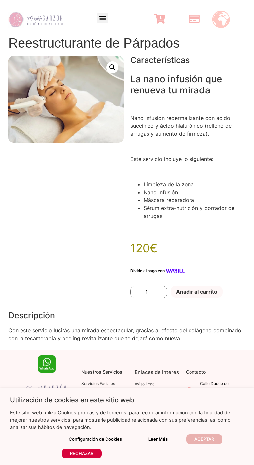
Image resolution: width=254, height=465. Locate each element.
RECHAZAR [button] (81, 453)
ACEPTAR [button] (204, 439)
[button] (102, 18)
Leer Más (158, 439)
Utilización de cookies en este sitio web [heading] (72, 400)
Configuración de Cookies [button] (95, 439)
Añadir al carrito (196, 291)
